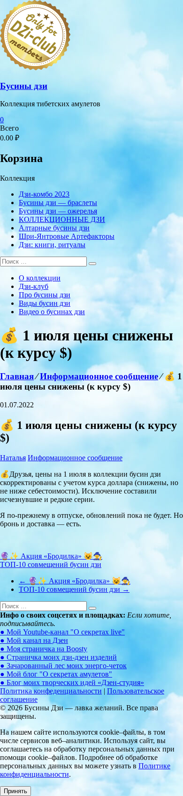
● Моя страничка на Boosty (43, 649)
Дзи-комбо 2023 (44, 194)
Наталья (13, 458)
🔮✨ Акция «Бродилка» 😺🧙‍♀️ (51, 556)
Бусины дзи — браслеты (58, 202)
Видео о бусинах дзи (52, 312)
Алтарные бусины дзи (54, 228)
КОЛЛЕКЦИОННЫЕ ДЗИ (62, 219)
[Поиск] (92, 263)
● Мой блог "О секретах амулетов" (56, 674)
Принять (15, 791)
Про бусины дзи (44, 295)
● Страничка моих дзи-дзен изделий (58, 657)
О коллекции (40, 278)
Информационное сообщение (75, 458)
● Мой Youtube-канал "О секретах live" (62, 632)
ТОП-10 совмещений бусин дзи (50, 564)
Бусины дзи (23, 86)
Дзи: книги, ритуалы (52, 245)
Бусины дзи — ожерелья (58, 211)
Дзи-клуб (33, 286)
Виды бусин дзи (44, 303)
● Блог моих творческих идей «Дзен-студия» (72, 682)
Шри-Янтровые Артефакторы (66, 236)
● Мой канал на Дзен (34, 640)
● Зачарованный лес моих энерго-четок (63, 666)
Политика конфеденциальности (51, 691)
